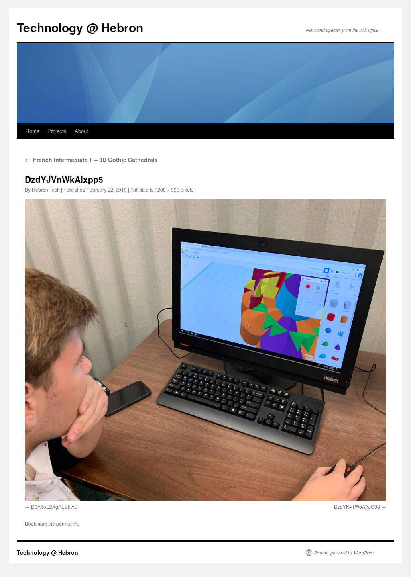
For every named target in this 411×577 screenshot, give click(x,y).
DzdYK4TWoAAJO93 (357, 506)
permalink (67, 523)
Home (32, 131)
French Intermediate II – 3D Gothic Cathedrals (91, 160)
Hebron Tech (46, 189)
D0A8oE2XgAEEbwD (54, 506)
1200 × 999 (167, 189)
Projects (57, 131)
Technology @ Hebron (80, 27)
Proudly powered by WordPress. (345, 552)
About (81, 131)
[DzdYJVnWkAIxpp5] (205, 349)
